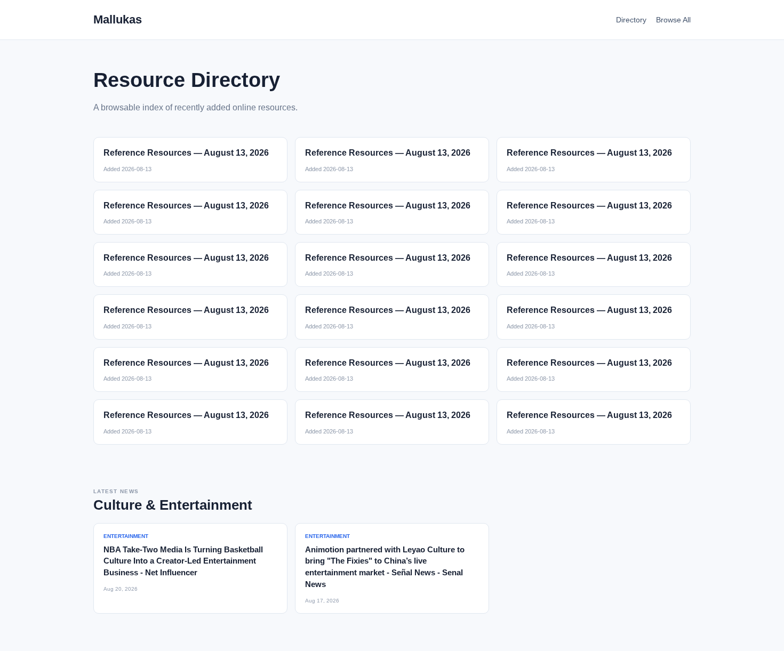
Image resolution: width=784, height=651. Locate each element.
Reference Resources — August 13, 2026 (186, 152)
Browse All (673, 19)
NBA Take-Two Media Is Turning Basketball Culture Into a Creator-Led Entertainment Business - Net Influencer (183, 561)
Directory (631, 19)
